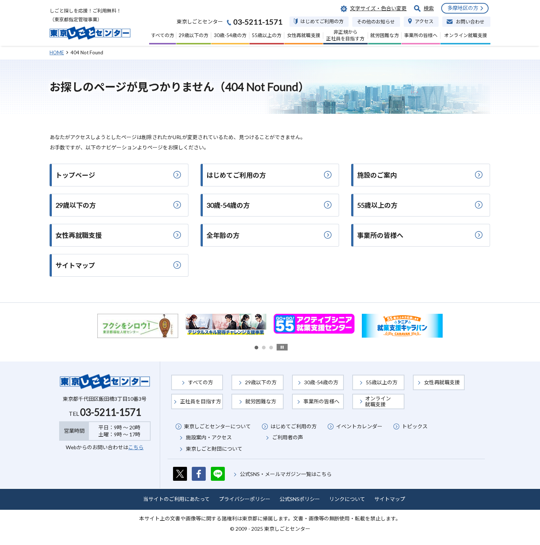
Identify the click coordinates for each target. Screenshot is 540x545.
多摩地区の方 (462, 8)
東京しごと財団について (214, 449)
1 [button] (256, 347)
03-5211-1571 (110, 412)
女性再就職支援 (442, 382)
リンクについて (347, 499)
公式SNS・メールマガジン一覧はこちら (286, 474)
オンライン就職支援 (378, 401)
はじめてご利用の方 (293, 426)
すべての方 (200, 382)
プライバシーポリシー (244, 499)
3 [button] (271, 347)
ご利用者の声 (287, 437)
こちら (136, 447)
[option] (138, 326)
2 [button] (264, 347)
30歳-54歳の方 (321, 382)
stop (282, 347)
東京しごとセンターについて (217, 426)
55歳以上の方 (381, 382)
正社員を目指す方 (200, 401)
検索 (429, 8)
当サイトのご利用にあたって (176, 499)
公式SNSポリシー (300, 499)
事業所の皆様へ (321, 401)
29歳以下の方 (261, 382)
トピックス (415, 426)
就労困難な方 (260, 401)
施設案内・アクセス (209, 437)
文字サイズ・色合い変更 (378, 8)
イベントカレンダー (359, 426)
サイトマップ (389, 499)
